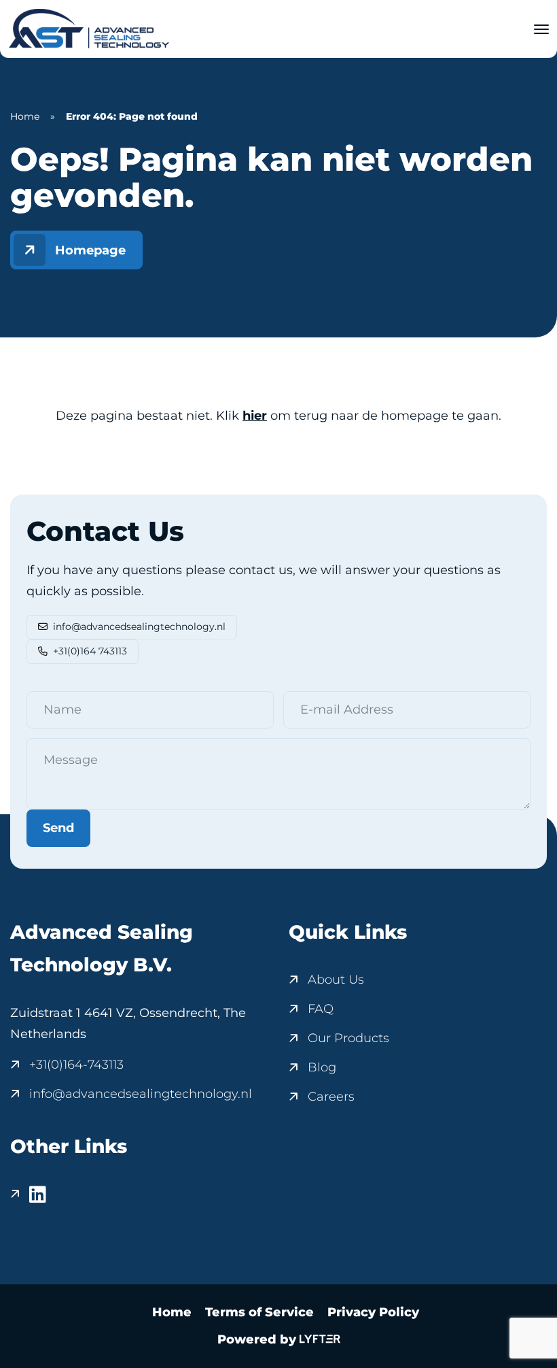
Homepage (90, 250)
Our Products (348, 1038)
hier (254, 415)
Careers (331, 1096)
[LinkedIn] (28, 1194)
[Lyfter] (320, 1340)
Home (24, 116)
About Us (336, 979)
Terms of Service (259, 1312)
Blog (322, 1067)
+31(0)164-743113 (76, 1064)
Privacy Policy (373, 1312)
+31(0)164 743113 (90, 651)
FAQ (321, 1008)
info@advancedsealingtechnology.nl (139, 626)
